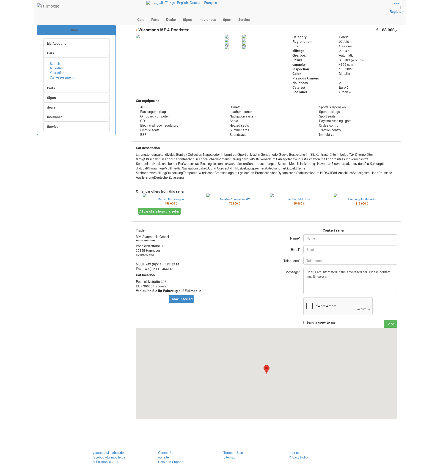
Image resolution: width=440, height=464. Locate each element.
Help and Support (171, 461)
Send (390, 324)
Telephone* (291, 260)
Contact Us (166, 452)
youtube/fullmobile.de (108, 452)
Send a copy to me (321, 322)
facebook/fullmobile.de (109, 457)
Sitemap (229, 457)
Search (54, 63)
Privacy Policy (299, 457)
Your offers (57, 72)
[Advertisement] (76, 159)
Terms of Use (233, 452)
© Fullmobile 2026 (106, 461)
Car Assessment (61, 77)
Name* (295, 238)
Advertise (56, 68)
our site (163, 457)
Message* (293, 272)
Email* (295, 249)
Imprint (294, 452)
